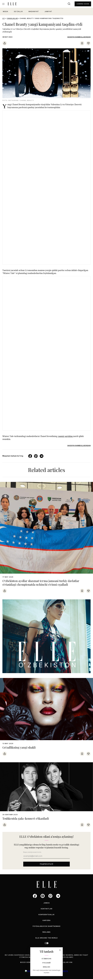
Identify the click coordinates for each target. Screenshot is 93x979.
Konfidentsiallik (46, 914)
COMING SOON (83, 4)
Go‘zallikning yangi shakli (19, 747)
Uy (3, 18)
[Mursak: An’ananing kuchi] (46, 636)
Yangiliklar (12, 18)
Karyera (46, 920)
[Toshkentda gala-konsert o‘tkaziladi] (46, 786)
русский (47, 963)
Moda (5, 11)
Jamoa (46, 903)
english (46, 967)
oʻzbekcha (46, 959)
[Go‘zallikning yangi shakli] (46, 709)
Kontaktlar (46, 909)
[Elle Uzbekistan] (12, 3)
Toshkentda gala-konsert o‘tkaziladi (25, 818)
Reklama (46, 932)
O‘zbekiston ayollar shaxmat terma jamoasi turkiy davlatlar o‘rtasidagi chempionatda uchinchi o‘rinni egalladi (40, 582)
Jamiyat (48, 11)
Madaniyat (34, 11)
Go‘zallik (18, 11)
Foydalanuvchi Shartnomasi (46, 926)
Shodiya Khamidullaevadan (79, 37)
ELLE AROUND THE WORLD (46, 938)
